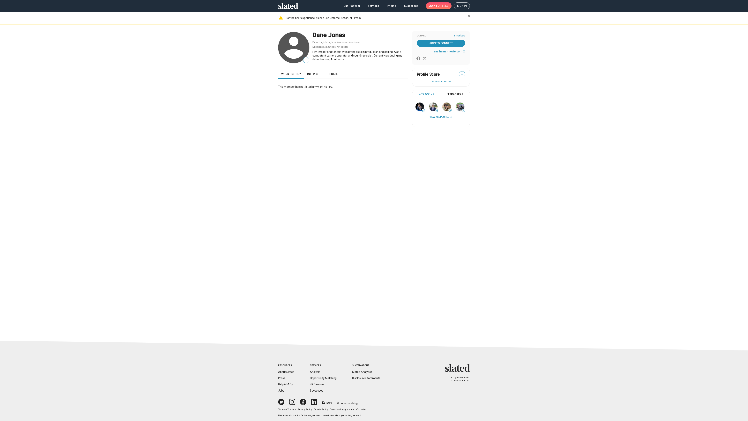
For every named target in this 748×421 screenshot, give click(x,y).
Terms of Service (287, 409)
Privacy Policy (305, 409)
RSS (329, 403)
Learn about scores (441, 81)
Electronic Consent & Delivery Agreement (299, 415)
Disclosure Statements (366, 378)
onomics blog (347, 403)
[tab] (426, 94)
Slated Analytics (362, 371)
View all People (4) (441, 117)
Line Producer (339, 42)
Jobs (281, 390)
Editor (326, 42)
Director (317, 42)
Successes (316, 390)
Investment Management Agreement (342, 415)
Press (281, 378)
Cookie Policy (321, 409)
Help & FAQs (285, 384)
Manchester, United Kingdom (330, 46)
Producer (354, 42)
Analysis (315, 371)
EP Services (317, 384)
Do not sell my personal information (348, 409)
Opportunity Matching (323, 378)
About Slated (286, 371)
